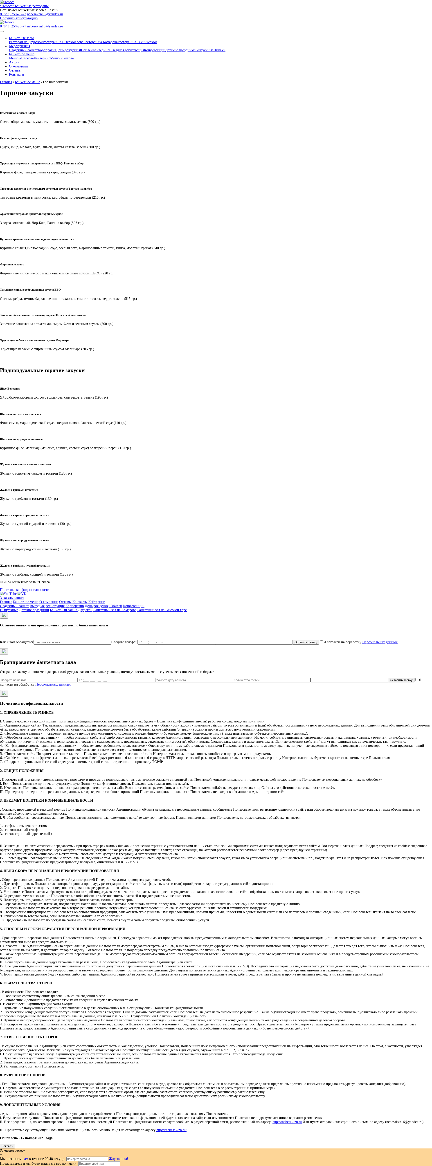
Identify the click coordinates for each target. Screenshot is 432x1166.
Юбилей (86, 50)
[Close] (4, 615)
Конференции (154, 50)
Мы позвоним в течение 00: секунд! (33, 1159)
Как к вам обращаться (17, 642)
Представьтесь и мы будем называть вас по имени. (38, 1163)
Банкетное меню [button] (21, 54)
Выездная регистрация (126, 50)
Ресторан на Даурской (26, 42)
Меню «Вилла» (62, 58)
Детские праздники (180, 50)
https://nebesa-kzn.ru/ (171, 1130)
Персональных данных (380, 642)
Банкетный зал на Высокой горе (162, 610)
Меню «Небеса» (21, 58)
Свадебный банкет (23, 50)
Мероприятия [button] (19, 46)
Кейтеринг (101, 50)
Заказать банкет (12, 598)
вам (25, 1159)
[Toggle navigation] (2, 31)
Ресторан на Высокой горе (63, 42)
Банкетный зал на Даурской (71, 610)
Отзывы (15, 70)
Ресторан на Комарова (100, 42)
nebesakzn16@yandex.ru (45, 14)
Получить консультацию (19, 18)
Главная (6, 82)
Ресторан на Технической (137, 42)
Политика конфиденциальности (24, 590)
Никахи (219, 50)
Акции (14, 62)
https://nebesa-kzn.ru (287, 1122)
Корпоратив (47, 50)
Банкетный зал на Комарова (114, 610)
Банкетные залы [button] (21, 38)
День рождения (68, 50)
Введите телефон (124, 642)
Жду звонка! (118, 1159)
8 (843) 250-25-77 (13, 14)
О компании (18, 66)
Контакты (16, 74)
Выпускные (204, 50)
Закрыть (7, 1146)
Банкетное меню (27, 82)
